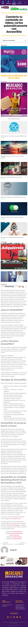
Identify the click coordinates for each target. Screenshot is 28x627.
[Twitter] (20, 617)
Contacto (20, 3)
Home (3, 3)
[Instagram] (11, 617)
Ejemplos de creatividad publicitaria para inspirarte (11, 177)
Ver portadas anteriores (14, 118)
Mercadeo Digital (14, 4)
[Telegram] (17, 617)
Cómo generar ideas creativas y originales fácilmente (12, 217)
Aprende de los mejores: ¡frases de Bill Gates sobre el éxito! (13, 197)
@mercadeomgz (14, 535)
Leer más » (3, 137)
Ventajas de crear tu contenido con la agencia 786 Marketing (13, 136)
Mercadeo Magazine (14, 525)
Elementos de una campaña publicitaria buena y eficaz (12, 237)
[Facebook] (8, 617)
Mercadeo (8, 3)
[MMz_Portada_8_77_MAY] (14, 116)
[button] (25, 2)
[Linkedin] (14, 617)
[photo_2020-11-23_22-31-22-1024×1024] (14, 72)
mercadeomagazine (17, 531)
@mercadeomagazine (17, 533)
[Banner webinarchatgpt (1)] (14, 565)
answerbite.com (16, 518)
